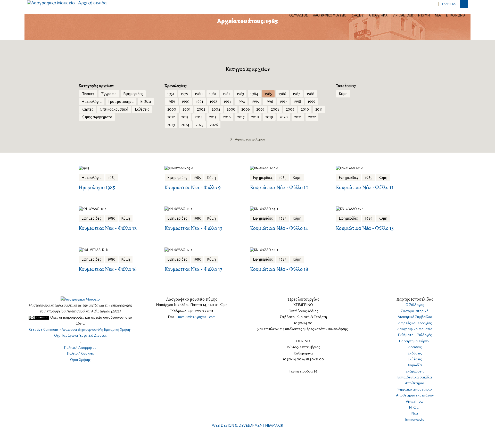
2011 (319, 109)
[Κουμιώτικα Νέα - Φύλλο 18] (290, 250)
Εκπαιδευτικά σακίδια (414, 377)
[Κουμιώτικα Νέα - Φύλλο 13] (204, 209)
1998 (297, 102)
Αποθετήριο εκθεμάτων (415, 395)
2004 (216, 109)
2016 (227, 117)
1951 (170, 94)
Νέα (438, 15)
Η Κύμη (424, 15)
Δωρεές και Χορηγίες (415, 323)
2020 (283, 117)
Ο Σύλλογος (298, 15)
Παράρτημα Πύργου (415, 341)
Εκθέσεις (142, 109)
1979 (184, 94)
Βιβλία (145, 102)
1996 (269, 102)
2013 (184, 117)
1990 (185, 102)
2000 (171, 109)
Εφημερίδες (133, 94)
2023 (171, 125)
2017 (241, 117)
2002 (201, 109)
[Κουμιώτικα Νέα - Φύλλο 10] (290, 168)
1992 (213, 102)
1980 (199, 94)
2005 (231, 109)
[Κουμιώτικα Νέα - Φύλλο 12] (119, 209)
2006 (245, 109)
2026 (214, 125)
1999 (311, 102)
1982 (226, 94)
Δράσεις (357, 15)
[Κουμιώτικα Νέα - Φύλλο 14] (290, 209)
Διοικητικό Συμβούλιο (415, 317)
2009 (290, 109)
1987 (296, 94)
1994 (241, 102)
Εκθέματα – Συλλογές (415, 335)
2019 (269, 117)
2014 (199, 117)
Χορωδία (415, 365)
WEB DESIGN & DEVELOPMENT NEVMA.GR (247, 425)
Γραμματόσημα (121, 102)
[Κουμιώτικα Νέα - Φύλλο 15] (376, 209)
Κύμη (343, 94)
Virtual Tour (403, 15)
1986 (282, 94)
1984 (254, 94)
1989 (171, 102)
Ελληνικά (449, 3)
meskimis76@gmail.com (197, 317)
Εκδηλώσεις (415, 371)
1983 (240, 94)
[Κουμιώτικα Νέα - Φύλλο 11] (376, 168)
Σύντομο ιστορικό (414, 311)
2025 (199, 125)
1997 (283, 102)
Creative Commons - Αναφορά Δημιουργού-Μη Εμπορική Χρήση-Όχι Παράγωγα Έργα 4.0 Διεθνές (80, 332)
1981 (212, 94)
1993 (227, 102)
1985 (268, 94)
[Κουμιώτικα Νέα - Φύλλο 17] (204, 250)
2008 (275, 109)
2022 (312, 117)
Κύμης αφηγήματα (96, 117)
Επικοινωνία (455, 15)
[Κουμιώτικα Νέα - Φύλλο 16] (119, 250)
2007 (260, 109)
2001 (187, 109)
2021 (298, 117)
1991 (199, 102)
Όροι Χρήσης (80, 360)
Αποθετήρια (378, 15)
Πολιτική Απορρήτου (80, 348)
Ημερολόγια (91, 102)
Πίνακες (88, 94)
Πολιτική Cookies (80, 353)
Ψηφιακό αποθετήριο (415, 389)
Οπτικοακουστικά (114, 109)
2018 (255, 117)
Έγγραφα (109, 94)
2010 (305, 109)
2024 (185, 125)
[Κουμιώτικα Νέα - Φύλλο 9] (204, 168)
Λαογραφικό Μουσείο (329, 15)
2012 (171, 117)
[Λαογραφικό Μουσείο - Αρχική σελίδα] (67, 2)
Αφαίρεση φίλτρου (247, 139)
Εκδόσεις (415, 353)
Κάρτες (87, 109)
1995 (255, 102)
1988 (310, 94)
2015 (213, 117)
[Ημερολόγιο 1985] (119, 168)
